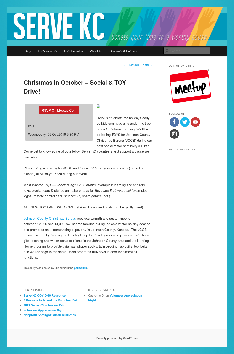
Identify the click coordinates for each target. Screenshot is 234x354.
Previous (131, 65)
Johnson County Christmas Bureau (50, 218)
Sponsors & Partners (123, 51)
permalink (80, 268)
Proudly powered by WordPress (117, 338)
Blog (28, 51)
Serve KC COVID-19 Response (45, 295)
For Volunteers (47, 51)
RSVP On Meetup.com (59, 110)
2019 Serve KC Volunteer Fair (44, 305)
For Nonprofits (73, 51)
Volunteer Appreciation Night (44, 310)
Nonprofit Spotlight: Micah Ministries (50, 315)
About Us (96, 51)
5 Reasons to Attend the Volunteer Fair (51, 300)
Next (147, 65)
